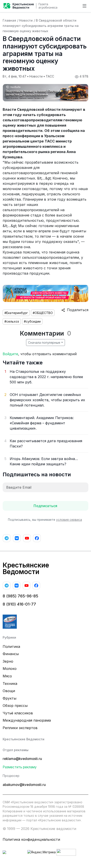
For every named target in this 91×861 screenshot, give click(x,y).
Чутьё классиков (18, 713)
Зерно (8, 661)
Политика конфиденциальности (31, 839)
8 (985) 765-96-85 (20, 596)
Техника (10, 683)
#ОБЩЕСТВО (43, 313)
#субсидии (32, 321)
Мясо (7, 676)
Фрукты (9, 698)
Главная (9, 20)
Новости (26, 20)
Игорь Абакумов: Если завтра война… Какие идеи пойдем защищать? (44, 461)
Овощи (9, 691)
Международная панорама (27, 720)
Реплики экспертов (20, 728)
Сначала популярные (44, 342)
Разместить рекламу (20, 767)
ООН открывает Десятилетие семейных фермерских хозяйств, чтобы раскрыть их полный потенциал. (47, 399)
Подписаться (45, 506)
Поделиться (76, 310)
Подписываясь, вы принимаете (45, 519)
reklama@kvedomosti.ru (22, 759)
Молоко (10, 668)
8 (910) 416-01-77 (19, 604)
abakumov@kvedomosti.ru (24, 785)
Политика (11, 646)
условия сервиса (69, 519)
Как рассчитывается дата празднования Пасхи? (46, 443)
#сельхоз (11, 321)
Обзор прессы (15, 705)
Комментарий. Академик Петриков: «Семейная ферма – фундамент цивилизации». (42, 423)
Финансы (11, 654)
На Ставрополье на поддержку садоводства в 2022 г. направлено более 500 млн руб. (46, 376)
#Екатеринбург (16, 313)
